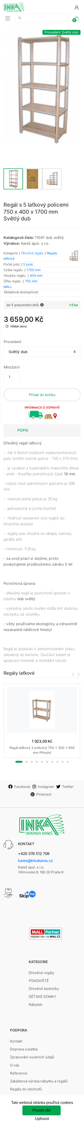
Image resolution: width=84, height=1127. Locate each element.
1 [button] (18, 762)
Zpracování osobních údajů (32, 1057)
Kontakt (16, 1041)
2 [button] (27, 762)
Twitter (68, 786)
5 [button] (42, 762)
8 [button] (57, 762)
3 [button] (32, 762)
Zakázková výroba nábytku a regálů (39, 1081)
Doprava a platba (24, 1049)
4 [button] (37, 762)
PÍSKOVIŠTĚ (39, 980)
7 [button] (52, 762)
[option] (42, 87)
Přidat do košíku (42, 395)
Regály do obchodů (26, 1089)
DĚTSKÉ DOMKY (42, 996)
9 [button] (62, 762)
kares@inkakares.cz (35, 860)
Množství (12, 367)
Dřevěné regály (32, 253)
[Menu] (7, 18)
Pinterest (43, 794)
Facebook (22, 786)
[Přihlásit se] (76, 7)
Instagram (46, 786)
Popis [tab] (23, 430)
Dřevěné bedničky (44, 988)
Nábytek (35, 1004)
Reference (18, 1073)
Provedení (12, 341)
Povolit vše (41, 1110)
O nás (14, 1065)
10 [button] (68, 762)
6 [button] (47, 762)
